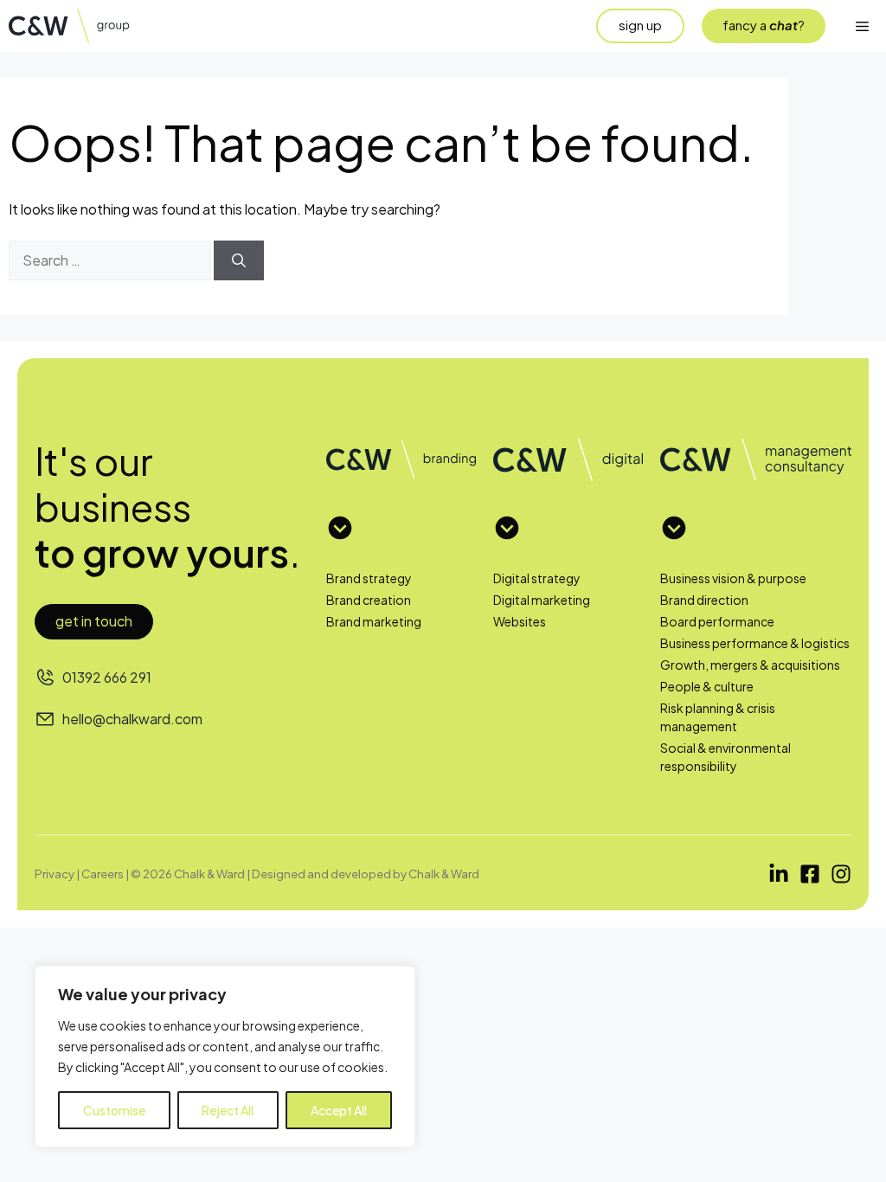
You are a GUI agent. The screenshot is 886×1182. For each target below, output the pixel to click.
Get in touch (93, 621)
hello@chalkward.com (132, 719)
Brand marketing (373, 621)
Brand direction (704, 599)
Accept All (339, 1110)
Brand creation (368, 599)
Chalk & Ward (443, 873)
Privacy (54, 873)
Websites (519, 621)
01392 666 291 (106, 677)
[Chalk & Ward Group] (77, 26)
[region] (225, 1056)
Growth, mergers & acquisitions (750, 664)
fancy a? (763, 24)
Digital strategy (537, 578)
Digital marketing (541, 599)
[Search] (239, 260)
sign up (640, 24)
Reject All (228, 1110)
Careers (102, 873)
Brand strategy (369, 578)
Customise (114, 1110)
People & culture (707, 686)
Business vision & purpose (733, 578)
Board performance (717, 621)
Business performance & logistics (755, 643)
